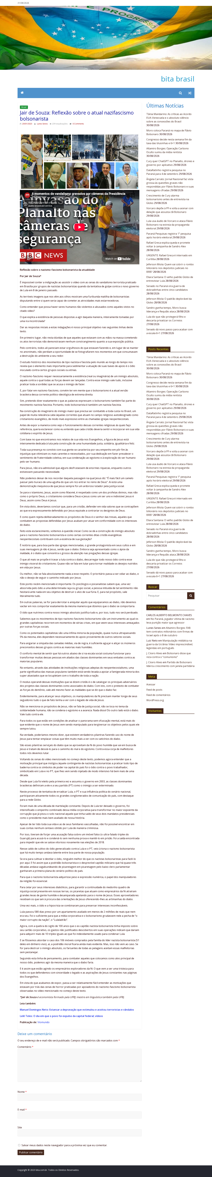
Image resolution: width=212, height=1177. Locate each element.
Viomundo (44, 1022)
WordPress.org (155, 700)
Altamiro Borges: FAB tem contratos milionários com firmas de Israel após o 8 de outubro (169, 631)
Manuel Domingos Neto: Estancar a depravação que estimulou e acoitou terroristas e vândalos (77, 1009)
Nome (22, 1091)
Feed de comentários (158, 695)
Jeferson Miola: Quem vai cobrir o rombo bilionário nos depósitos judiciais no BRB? (170, 268)
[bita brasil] (106, 7)
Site (20, 1127)
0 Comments (78, 123)
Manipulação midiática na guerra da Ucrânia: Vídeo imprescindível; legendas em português (169, 644)
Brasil (23, 107)
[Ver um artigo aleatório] (189, 93)
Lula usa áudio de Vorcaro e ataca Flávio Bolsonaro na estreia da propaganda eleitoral (169, 224)
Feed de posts (154, 689)
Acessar (150, 684)
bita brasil (177, 79)
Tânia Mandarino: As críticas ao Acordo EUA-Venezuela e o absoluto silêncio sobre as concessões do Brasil (169, 117)
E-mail (22, 1109)
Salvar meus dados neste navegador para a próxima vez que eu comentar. (64, 1145)
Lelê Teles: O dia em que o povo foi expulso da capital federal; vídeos (61, 1016)
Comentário (25, 1047)
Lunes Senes (42, 123)
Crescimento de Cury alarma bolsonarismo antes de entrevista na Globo (167, 199)
